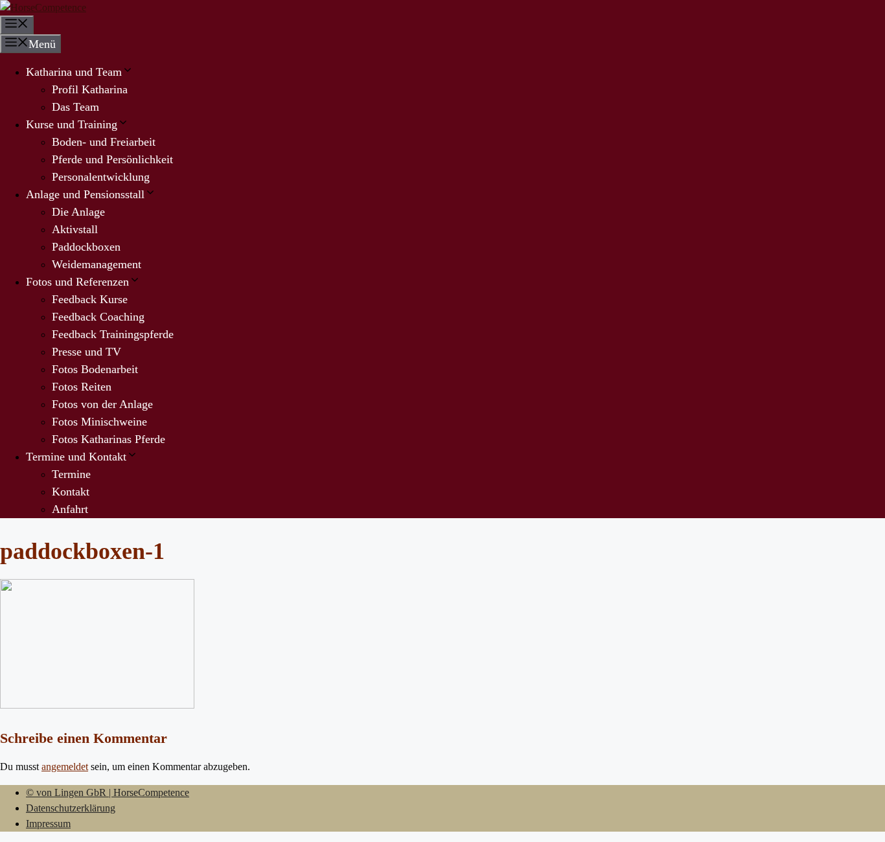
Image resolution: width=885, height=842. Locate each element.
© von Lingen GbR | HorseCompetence (107, 792)
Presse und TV (86, 351)
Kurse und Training (71, 124)
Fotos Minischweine (99, 421)
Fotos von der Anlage (102, 404)
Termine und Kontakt (76, 456)
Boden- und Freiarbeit (103, 141)
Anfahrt (70, 509)
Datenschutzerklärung (70, 808)
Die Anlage (78, 211)
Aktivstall (75, 229)
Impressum (48, 823)
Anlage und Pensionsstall (85, 194)
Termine (71, 474)
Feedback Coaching (98, 316)
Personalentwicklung (101, 176)
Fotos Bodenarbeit (95, 369)
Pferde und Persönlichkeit (112, 159)
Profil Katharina (90, 89)
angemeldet (64, 766)
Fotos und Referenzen (77, 281)
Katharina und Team (74, 71)
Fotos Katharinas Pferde (108, 439)
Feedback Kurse (90, 299)
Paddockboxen (86, 246)
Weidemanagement (96, 264)
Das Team (75, 106)
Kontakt (70, 491)
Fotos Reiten (81, 386)
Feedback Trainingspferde (113, 334)
